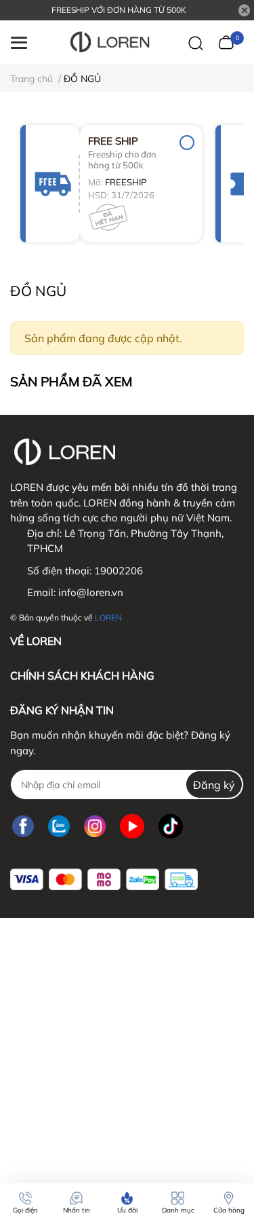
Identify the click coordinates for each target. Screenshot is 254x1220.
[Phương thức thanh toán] (104, 879)
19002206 (118, 570)
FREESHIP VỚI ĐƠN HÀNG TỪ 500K (118, 10)
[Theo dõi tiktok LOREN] (170, 826)
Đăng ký (214, 785)
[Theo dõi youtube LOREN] (132, 826)
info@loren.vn (90, 592)
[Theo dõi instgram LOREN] (95, 826)
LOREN (108, 617)
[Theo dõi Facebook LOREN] (23, 826)
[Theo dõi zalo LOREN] (59, 826)
